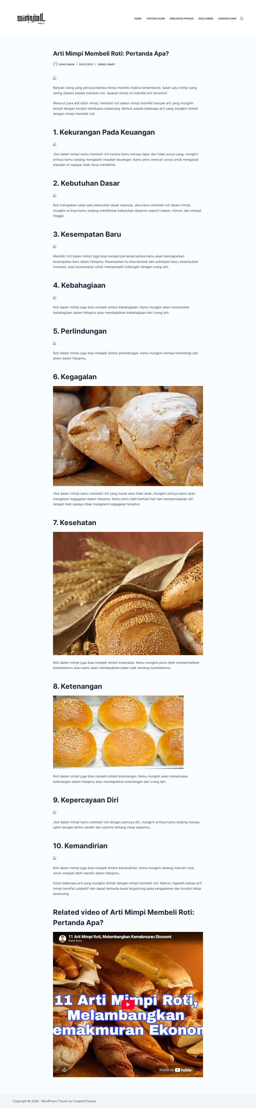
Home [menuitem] (137, 18)
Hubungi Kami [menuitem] (227, 18)
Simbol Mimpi (106, 64)
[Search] (241, 18)
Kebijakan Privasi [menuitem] (181, 18)
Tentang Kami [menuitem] (155, 18)
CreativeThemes (84, 1101)
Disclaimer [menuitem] (205, 18)
